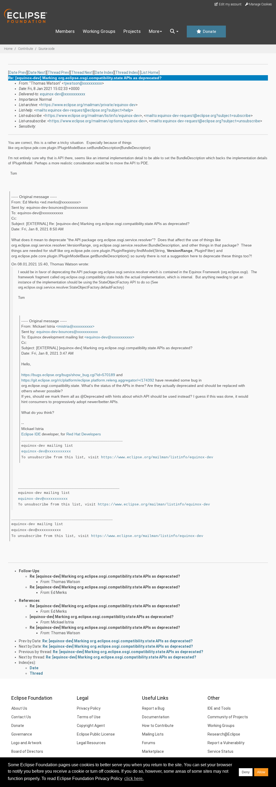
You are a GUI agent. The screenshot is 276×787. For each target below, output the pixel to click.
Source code (46, 49)
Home (8, 49)
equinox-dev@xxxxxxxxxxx (62, 94)
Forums (148, 743)
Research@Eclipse (224, 734)
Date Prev (17, 72)
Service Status (220, 751)
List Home (149, 72)
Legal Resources (91, 743)
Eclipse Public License (96, 734)
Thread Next (82, 72)
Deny (246, 772)
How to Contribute (158, 725)
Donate (209, 31)
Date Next (37, 72)
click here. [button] (134, 778)
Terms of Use (89, 717)
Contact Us (21, 717)
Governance (21, 734)
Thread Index (126, 72)
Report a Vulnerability (226, 743)
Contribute (25, 49)
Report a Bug (153, 708)
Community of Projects (228, 717)
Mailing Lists (153, 734)
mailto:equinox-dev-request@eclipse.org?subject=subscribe (198, 115)
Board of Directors (27, 751)
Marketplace (153, 751)
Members (65, 31)
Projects (132, 31)
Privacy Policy (89, 708)
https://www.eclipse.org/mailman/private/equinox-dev (88, 105)
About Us (19, 708)
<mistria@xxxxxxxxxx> (75, 326)
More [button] (154, 31)
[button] (174, 31)
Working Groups (99, 31)
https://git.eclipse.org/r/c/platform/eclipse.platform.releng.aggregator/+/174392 (87, 380)
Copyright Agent (91, 725)
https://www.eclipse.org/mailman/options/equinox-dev (97, 121)
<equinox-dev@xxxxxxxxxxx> (109, 337)
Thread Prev (58, 72)
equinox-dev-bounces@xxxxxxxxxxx (67, 332)
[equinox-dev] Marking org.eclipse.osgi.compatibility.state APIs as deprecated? (102, 617)
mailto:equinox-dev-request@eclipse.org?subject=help (83, 110)
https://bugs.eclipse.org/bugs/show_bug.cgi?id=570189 (68, 375)
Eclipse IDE (31, 434)
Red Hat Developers (83, 434)
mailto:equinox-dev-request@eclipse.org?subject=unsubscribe (205, 121)
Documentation (155, 717)
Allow (261, 772)
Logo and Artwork (26, 743)
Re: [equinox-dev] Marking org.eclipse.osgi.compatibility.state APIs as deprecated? (105, 576)
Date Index (104, 72)
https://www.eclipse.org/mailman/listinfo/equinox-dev (92, 115)
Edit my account (230, 4)
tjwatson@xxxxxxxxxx (83, 83)
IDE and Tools (219, 708)
